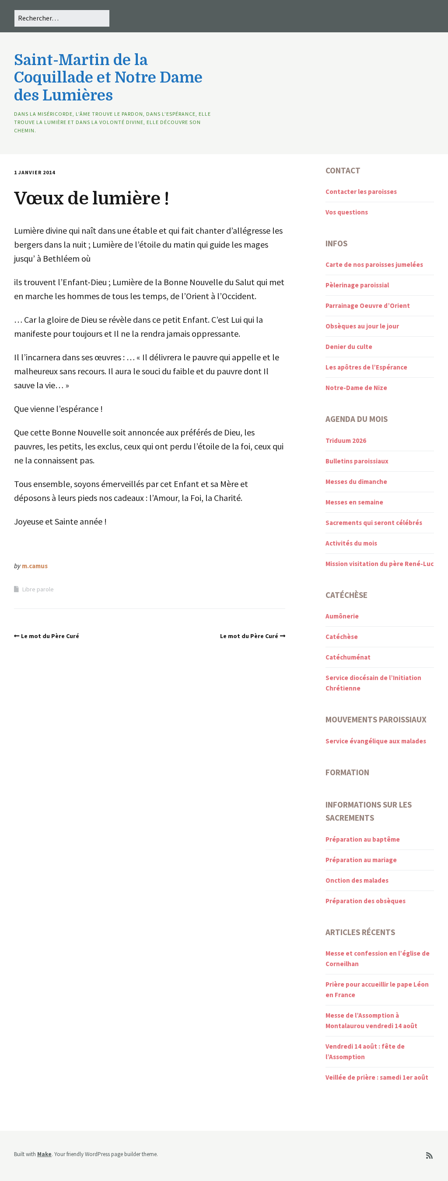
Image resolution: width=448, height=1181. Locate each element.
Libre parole (38, 589)
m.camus (35, 566)
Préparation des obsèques (366, 901)
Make (44, 1154)
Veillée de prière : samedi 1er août (377, 1077)
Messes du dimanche (356, 481)
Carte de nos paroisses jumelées (374, 264)
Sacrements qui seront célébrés (374, 522)
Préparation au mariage (361, 860)
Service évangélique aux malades (376, 741)
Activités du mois (351, 543)
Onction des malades (357, 880)
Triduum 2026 (346, 440)
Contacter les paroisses (361, 191)
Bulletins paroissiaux (357, 461)
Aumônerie (342, 616)
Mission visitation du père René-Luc (380, 563)
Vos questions (347, 212)
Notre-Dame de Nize (356, 387)
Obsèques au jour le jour (362, 326)
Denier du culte (349, 346)
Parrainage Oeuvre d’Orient (368, 305)
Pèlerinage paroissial (357, 285)
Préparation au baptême (363, 839)
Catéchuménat (348, 657)
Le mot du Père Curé (50, 636)
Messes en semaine (354, 502)
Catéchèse (342, 636)
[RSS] (429, 1156)
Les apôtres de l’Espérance (366, 367)
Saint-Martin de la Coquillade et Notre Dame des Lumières (108, 78)
